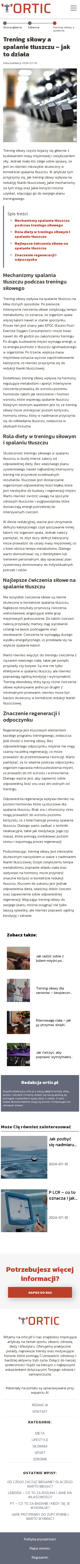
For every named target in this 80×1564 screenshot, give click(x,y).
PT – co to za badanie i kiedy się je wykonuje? (40, 1505)
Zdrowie (40, 1459)
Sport (40, 1452)
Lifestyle (40, 1439)
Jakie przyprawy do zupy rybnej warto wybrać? (40, 1516)
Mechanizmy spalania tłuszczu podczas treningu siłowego (42, 223)
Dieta (40, 1433)
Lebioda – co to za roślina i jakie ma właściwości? (40, 1495)
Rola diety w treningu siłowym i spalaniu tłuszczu (42, 234)
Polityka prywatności (40, 1539)
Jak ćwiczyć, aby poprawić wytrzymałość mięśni (54, 1054)
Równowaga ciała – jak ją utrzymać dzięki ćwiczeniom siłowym (53, 1022)
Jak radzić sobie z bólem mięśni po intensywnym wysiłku (52, 958)
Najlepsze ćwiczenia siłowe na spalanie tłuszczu (41, 246)
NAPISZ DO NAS (40, 1292)
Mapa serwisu (40, 1548)
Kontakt (40, 1411)
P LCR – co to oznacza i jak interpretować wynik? (63, 1195)
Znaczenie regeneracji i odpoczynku (35, 257)
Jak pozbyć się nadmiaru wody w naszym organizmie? (61, 1141)
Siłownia (33, 27)
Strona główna (12, 27)
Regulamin (40, 1557)
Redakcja (40, 1405)
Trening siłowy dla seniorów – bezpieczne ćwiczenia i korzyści (54, 990)
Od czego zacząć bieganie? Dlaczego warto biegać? (40, 1484)
